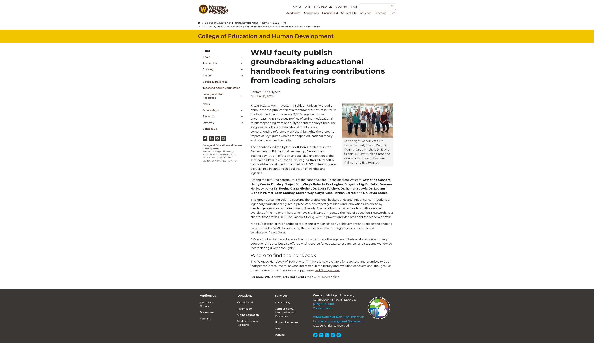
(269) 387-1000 (323, 304)
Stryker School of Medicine (248, 323)
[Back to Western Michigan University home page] (213, 10)
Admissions (311, 13)
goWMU (341, 6)
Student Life (349, 13)
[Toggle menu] (240, 57)
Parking (280, 334)
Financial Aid (330, 13)
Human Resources (286, 322)
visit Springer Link (327, 270)
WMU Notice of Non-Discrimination (338, 317)
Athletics (365, 13)
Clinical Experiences (215, 81)
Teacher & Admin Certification (221, 87)
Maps (278, 328)
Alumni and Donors (207, 304)
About (207, 57)
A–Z (307, 6)
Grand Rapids (245, 302)
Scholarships (211, 110)
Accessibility (282, 302)
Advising (208, 69)
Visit (354, 6)
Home (207, 50)
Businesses (207, 312)
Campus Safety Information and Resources (285, 312)
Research (380, 13)
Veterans (205, 318)
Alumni (207, 75)
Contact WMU (323, 308)
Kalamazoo (244, 308)
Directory (208, 122)
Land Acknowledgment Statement (338, 321)
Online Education (248, 314)
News (265, 23)
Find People (323, 6)
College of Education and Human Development (231, 23)
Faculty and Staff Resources (213, 96)
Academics (293, 13)
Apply (297, 6)
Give (392, 13)
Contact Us (210, 128)
